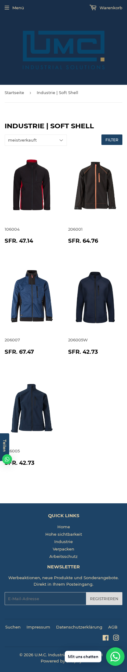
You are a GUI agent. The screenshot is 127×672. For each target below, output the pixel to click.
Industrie (63, 541)
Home (63, 526)
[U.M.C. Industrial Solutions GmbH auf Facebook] (105, 638)
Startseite (14, 92)
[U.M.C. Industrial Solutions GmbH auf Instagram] (116, 638)
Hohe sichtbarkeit (63, 534)
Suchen (13, 627)
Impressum (38, 627)
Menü (18, 7)
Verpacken (63, 548)
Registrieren (104, 598)
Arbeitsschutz (63, 556)
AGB (112, 627)
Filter (111, 140)
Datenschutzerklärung (79, 627)
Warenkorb (110, 7)
